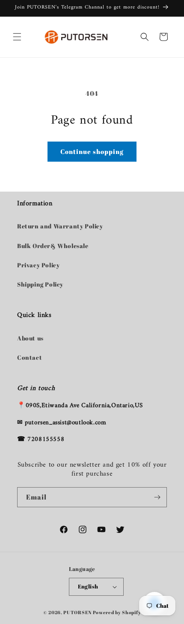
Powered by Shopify (117, 612)
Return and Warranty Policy (60, 226)
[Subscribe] (157, 497)
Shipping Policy (40, 284)
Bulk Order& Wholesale (53, 246)
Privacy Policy (38, 265)
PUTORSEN (77, 612)
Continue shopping (92, 151)
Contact (29, 357)
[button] (17, 36)
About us (30, 338)
